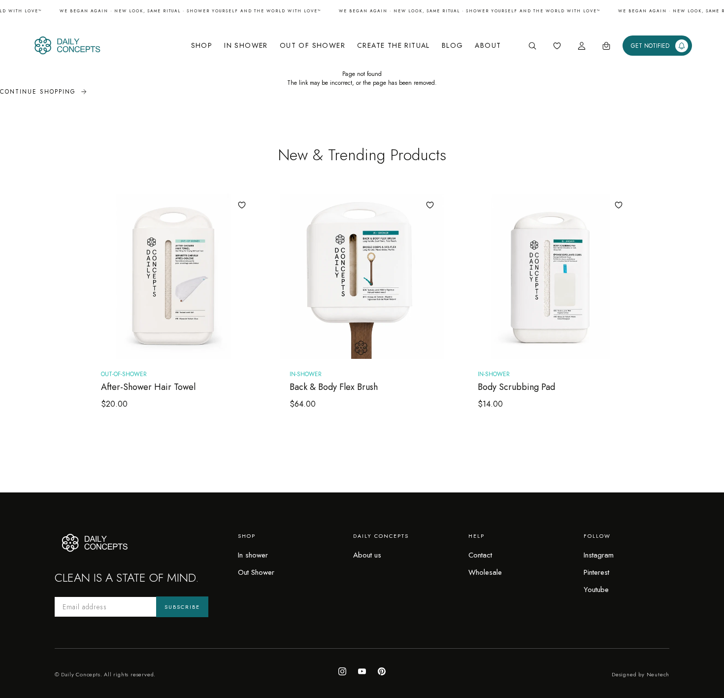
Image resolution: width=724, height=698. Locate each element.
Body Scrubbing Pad (516, 387)
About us (367, 555)
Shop (202, 45)
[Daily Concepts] (98, 46)
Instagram (599, 555)
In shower (253, 555)
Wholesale (485, 572)
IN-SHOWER (306, 374)
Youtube (596, 589)
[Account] (581, 45)
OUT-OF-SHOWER (124, 374)
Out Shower (256, 572)
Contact (480, 555)
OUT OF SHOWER (312, 45)
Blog (452, 45)
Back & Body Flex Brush (334, 387)
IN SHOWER (246, 45)
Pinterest (596, 572)
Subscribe (182, 607)
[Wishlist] (557, 45)
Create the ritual (393, 45)
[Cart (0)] (606, 45)
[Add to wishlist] (241, 205)
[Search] (532, 45)
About (488, 45)
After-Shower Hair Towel (148, 387)
